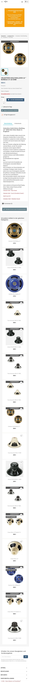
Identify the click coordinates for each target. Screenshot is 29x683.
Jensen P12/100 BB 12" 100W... (14, 267)
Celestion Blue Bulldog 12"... (14, 585)
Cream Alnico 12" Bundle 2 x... (14, 532)
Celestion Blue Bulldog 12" (14, 294)
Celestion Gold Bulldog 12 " (14, 241)
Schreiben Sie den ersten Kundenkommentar (15, 209)
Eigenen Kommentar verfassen (11, 110)
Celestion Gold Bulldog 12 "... (14, 426)
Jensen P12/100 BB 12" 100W (14, 479)
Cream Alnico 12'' (14, 558)
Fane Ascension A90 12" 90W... (14, 373)
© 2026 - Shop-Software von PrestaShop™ (11, 681)
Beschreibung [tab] (8, 123)
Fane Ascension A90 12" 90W (14, 638)
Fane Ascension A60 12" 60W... (14, 320)
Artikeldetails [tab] (17, 123)
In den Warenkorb (15, 100)
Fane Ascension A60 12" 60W (14, 452)
